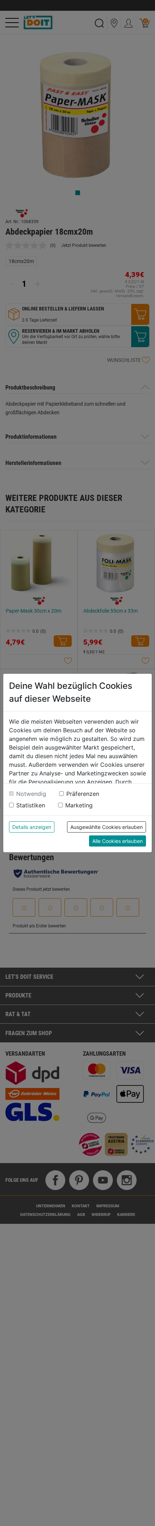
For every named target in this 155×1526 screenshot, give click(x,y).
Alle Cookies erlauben (117, 841)
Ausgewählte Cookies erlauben (106, 827)
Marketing (79, 805)
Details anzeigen (31, 827)
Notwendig (31, 793)
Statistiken (30, 805)
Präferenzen (82, 793)
